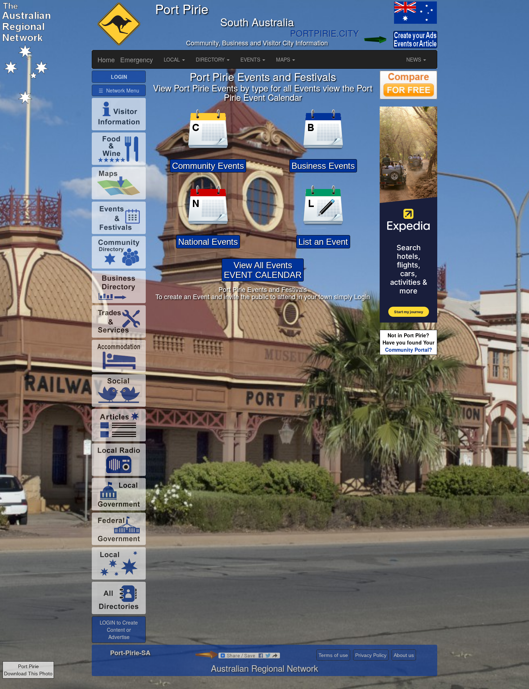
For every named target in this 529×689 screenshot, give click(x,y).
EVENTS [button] (251, 59)
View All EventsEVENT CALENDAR (263, 269)
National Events (208, 242)
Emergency (136, 59)
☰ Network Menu (119, 90)
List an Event (323, 242)
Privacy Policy (370, 655)
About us (404, 655)
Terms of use (333, 655)
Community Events (208, 166)
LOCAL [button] (172, 59)
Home (106, 59)
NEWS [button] (414, 59)
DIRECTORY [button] (211, 59)
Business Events (323, 166)
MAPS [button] (283, 59)
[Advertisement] (408, 470)
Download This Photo (28, 673)
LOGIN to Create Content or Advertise (119, 629)
